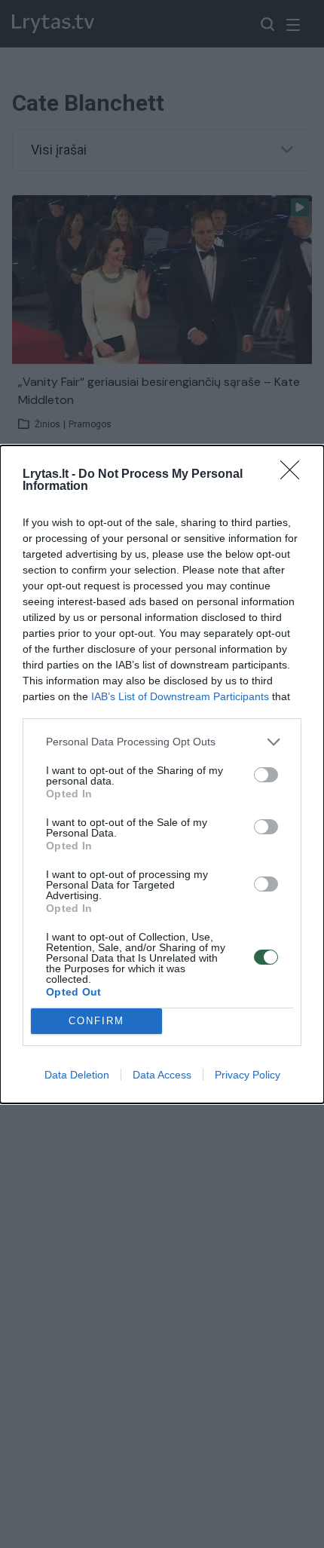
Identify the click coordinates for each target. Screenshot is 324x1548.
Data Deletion (76, 1075)
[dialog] (162, 774)
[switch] (266, 774)
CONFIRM (96, 1020)
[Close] (294, 474)
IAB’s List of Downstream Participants (180, 696)
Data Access (162, 1075)
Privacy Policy (247, 1075)
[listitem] (162, 742)
